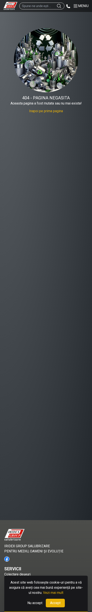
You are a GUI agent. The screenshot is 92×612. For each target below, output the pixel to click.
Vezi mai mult (53, 593)
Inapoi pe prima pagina (46, 111)
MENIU (83, 6)
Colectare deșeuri (17, 574)
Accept (55, 603)
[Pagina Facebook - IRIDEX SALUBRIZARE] (6, 559)
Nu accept (34, 603)
